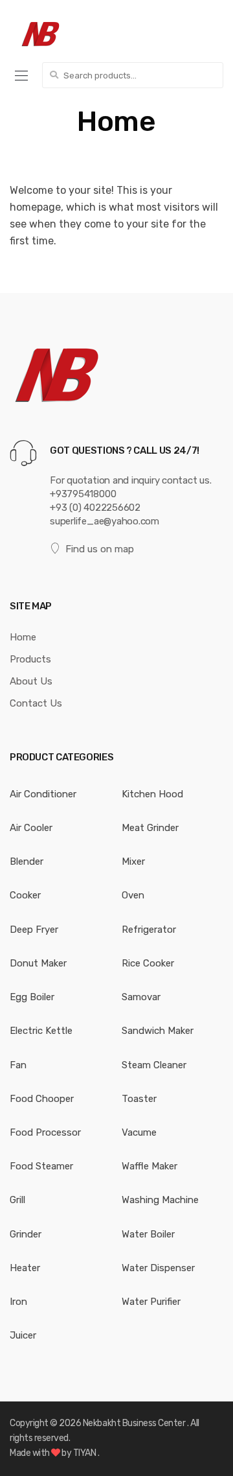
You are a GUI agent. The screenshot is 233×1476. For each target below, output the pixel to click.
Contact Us (36, 703)
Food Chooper (42, 1099)
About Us (31, 681)
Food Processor (45, 1132)
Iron (18, 1301)
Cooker (25, 895)
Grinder (25, 1234)
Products (30, 659)
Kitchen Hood (152, 794)
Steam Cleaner (154, 1065)
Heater (25, 1268)
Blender (26, 861)
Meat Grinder (150, 828)
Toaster (139, 1099)
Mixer (133, 861)
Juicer (23, 1335)
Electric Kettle (41, 1031)
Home (23, 637)
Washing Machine (160, 1200)
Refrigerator (149, 929)
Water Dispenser (158, 1268)
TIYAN (85, 1452)
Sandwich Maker (158, 1031)
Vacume (139, 1132)
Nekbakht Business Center (135, 1423)
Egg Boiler (32, 997)
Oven (133, 895)
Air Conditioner (43, 794)
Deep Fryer (34, 929)
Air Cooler (31, 828)
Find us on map (99, 549)
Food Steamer (41, 1166)
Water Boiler (148, 1234)
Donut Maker (38, 963)
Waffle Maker (149, 1166)
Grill (17, 1200)
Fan (18, 1065)
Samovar (141, 997)
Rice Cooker (148, 963)
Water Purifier (151, 1301)
